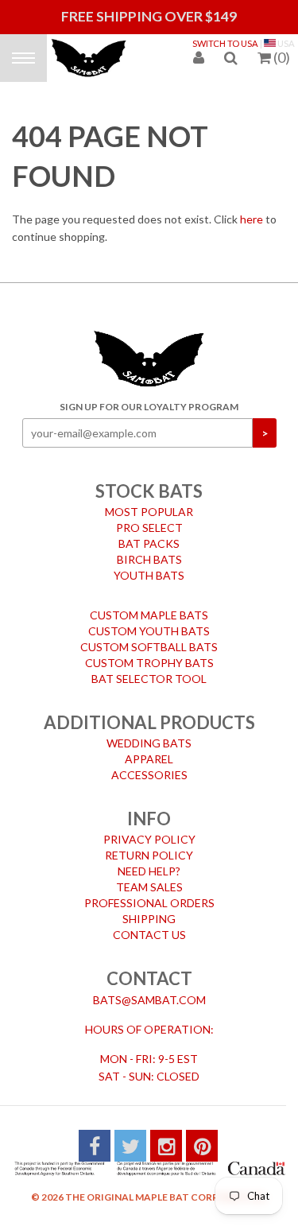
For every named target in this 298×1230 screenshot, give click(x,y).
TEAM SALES (149, 876)
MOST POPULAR (149, 500)
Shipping (149, 907)
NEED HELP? (149, 860)
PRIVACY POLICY (149, 828)
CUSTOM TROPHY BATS (149, 651)
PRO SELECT (149, 516)
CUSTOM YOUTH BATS (149, 620)
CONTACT (149, 967)
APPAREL (149, 748)
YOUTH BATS (149, 564)
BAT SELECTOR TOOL (149, 667)
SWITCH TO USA (225, 43)
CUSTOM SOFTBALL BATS (149, 635)
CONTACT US (149, 923)
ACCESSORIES (149, 763)
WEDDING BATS (149, 732)
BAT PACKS (149, 532)
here (251, 208)
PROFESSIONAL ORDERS (149, 891)
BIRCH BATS (149, 548)
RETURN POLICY (149, 844)
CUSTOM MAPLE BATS (149, 604)
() (281, 57)
